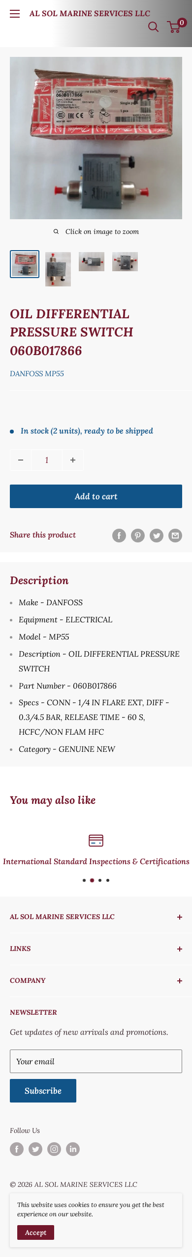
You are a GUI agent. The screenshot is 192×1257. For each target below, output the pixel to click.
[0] (174, 27)
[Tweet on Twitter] (156, 535)
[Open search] (153, 27)
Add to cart (96, 496)
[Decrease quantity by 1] (20, 460)
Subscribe (43, 1090)
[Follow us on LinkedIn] (73, 1149)
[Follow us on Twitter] (35, 1149)
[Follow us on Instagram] (54, 1149)
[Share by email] (175, 535)
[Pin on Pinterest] (138, 535)
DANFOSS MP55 (37, 373)
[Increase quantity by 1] (73, 460)
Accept (35, 1232)
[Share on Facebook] (119, 535)
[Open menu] (15, 14)
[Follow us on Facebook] (17, 1149)
